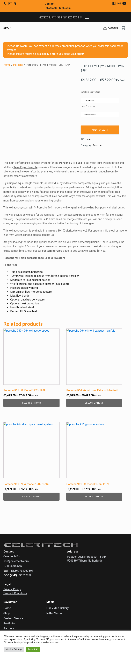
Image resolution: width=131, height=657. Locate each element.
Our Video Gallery (57, 608)
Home (7, 64)
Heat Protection (88, 106)
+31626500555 (12, 566)
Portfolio (9, 623)
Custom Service (13, 618)
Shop (6, 613)
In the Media (54, 613)
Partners (8, 628)
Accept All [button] (33, 649)
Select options (31, 403)
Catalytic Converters (90, 92)
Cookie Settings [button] (14, 649)
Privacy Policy (12, 589)
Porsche (18, 64)
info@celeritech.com (16, 561)
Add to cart (100, 129)
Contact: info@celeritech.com (58, 6)
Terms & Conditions (15, 593)
